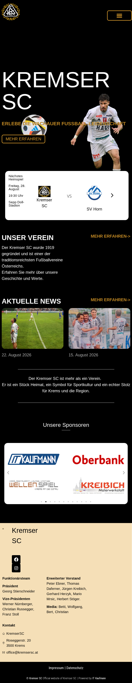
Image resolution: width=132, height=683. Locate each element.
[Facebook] (16, 559)
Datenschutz (74, 668)
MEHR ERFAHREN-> (110, 236)
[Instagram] (16, 568)
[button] (119, 15)
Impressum (56, 668)
